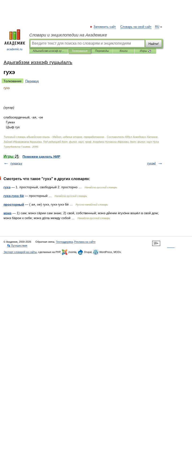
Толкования (79, 51)
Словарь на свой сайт (135, 26)
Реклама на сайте (85, 241)
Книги (124, 51)
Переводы (102, 51)
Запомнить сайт (105, 26)
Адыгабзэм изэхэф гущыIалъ (48, 51)
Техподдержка (64, 241)
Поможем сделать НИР (41, 156)
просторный (14, 204)
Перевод (32, 81)
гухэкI (151, 163)
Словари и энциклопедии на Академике (68, 35)
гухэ (7, 187)
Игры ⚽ (145, 51)
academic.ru (14, 49)
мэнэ (7, 213)
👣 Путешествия (17, 245)
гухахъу (16, 163)
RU (157, 26)
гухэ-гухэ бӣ (14, 196)
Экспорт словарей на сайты (20, 252)
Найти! (153, 44)
